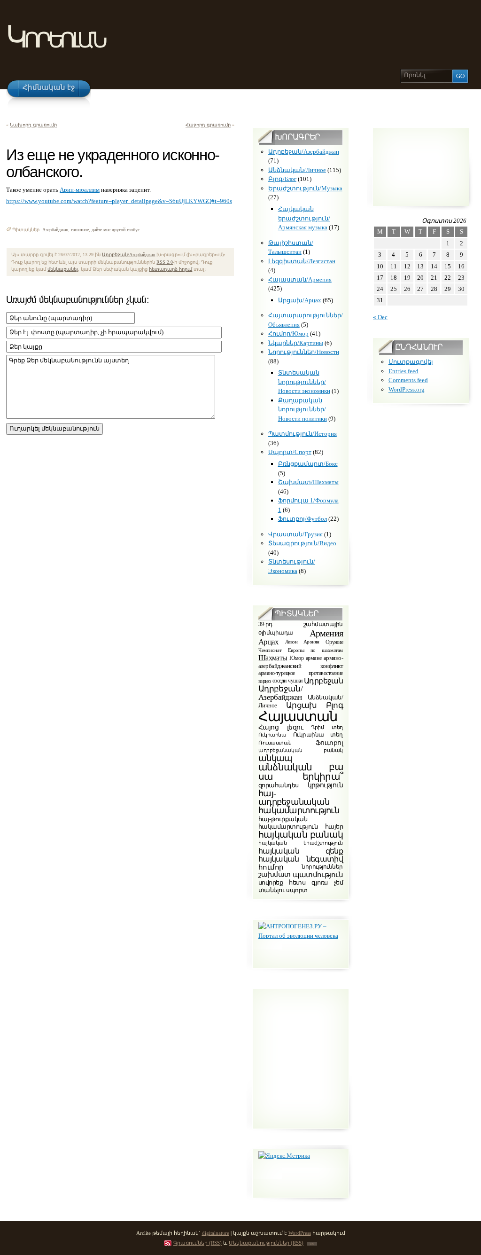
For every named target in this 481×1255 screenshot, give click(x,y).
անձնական (285, 767)
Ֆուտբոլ (329, 742)
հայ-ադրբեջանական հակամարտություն (298, 802)
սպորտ (297, 890)
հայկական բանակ (300, 834)
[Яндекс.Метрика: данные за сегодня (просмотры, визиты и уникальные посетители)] (284, 1156)
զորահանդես (278, 785)
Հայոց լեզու (280, 727)
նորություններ (322, 867)
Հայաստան (297, 716)
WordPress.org (406, 389)
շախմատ (274, 874)
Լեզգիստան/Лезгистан (301, 261)
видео (264, 681)
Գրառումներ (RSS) (197, 1243)
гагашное (80, 229)
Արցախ (301, 705)
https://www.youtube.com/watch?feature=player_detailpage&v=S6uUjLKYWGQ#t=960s (119, 200)
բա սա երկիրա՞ (300, 772)
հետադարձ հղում (170, 269)
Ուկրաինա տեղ (318, 735)
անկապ (275, 758)
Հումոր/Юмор (288, 333)
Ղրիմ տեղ (327, 727)
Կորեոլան (55, 37)
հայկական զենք (300, 851)
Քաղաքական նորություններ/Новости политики (302, 409)
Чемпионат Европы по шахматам (300, 649)
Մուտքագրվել (410, 361)
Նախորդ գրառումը (33, 124)
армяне (313, 658)
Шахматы (272, 658)
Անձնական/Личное (297, 169)
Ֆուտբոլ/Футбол (302, 518)
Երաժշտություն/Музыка (305, 188)
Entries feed (403, 371)
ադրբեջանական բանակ (300, 750)
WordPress (299, 1233)
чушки (295, 681)
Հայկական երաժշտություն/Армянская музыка (304, 218)
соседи (279, 681)
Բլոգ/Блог (282, 178)
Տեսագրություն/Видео (302, 543)
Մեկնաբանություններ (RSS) (266, 1243)
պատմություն (318, 874)
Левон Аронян (302, 642)
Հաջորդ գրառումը (208, 124)
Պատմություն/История (302, 433)
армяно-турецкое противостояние (300, 673)
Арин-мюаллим (80, 189)
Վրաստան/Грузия (295, 534)
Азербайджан (55, 229)
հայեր (334, 826)
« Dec (380, 317)
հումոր (270, 867)
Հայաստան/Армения (300, 279)
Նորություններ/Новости (303, 351)
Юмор (296, 658)
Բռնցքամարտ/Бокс (308, 463)
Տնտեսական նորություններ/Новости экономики (304, 381)
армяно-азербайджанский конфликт (300, 661)
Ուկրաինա (272, 734)
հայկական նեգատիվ (300, 859)
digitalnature (215, 1233)
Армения (326, 633)
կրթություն (325, 785)
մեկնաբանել (62, 269)
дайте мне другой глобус (116, 229)
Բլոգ (334, 705)
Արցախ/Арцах (299, 300)
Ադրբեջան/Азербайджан (128, 254)
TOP (312, 1243)
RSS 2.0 (164, 262)
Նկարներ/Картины (295, 342)
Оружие (334, 642)
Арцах (268, 641)
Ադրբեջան (323, 681)
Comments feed (408, 380)
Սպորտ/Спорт (289, 451)
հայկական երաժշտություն (300, 843)
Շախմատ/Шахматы (308, 482)
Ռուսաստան (275, 742)
